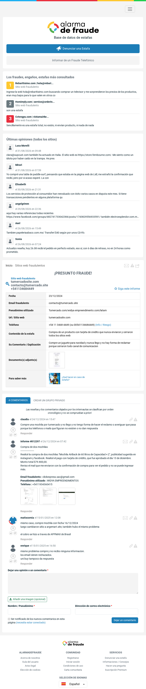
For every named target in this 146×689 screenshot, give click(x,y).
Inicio (9, 265)
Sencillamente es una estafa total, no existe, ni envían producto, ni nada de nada (50, 125)
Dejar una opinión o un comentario (28, 570)
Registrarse (73, 658)
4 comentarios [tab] (18, 400)
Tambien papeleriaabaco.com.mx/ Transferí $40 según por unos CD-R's (45, 232)
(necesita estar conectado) (31, 622)
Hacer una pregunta (116, 665)
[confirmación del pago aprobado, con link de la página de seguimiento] (48, 496)
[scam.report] (132, 265)
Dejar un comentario (125, 620)
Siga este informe (129, 288)
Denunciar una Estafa (76, 48)
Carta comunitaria (73, 669)
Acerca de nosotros (30, 658)
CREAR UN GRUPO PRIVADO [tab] (49, 400)
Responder (26, 433)
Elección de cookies (30, 669)
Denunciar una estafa (116, 658)
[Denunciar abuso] (135, 419)
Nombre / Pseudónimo (21, 606)
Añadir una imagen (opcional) (28, 599)
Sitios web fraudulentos (30, 265)
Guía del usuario (30, 661)
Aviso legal (30, 665)
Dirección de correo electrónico (93, 606)
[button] (137, 266)
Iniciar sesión (73, 661)
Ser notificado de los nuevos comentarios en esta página (36, 621)
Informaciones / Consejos (116, 661)
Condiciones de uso (73, 665)
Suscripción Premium (116, 669)
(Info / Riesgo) (103, 324)
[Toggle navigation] (130, 9)
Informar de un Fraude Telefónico (73, 60)
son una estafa (14, 110)
